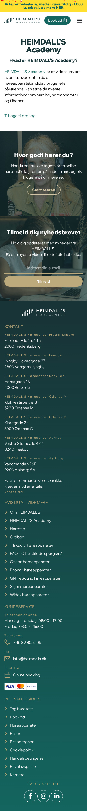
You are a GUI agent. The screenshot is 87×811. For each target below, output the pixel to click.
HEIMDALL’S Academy (25, 71)
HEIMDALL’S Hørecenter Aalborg (34, 458)
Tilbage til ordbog (20, 115)
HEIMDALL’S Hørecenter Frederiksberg (39, 334)
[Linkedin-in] (57, 796)
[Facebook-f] (30, 796)
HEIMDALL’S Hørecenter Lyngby (33, 355)
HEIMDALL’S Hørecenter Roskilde (34, 376)
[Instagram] (43, 796)
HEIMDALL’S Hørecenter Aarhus (33, 437)
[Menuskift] (80, 20)
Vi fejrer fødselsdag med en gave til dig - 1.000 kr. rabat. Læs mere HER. (44, 6)
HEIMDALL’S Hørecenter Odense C (35, 417)
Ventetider (14, 491)
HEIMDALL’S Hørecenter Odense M (35, 396)
